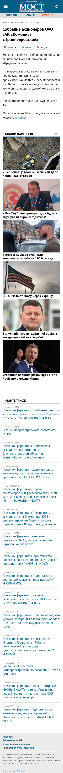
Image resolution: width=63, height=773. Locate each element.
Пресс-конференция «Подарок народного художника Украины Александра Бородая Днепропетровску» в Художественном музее (31, 621)
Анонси (17, 22)
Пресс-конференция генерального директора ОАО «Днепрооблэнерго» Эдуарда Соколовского (27, 540)
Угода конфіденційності (16, 744)
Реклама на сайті (12, 740)
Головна (11, 15)
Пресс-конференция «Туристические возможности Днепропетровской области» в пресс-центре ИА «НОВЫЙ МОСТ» (28, 715)
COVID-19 (48, 15)
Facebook (19, 118)
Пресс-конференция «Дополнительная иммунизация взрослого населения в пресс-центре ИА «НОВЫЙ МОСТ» (29, 473)
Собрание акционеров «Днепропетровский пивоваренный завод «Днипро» (31, 670)
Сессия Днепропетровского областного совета (29, 432)
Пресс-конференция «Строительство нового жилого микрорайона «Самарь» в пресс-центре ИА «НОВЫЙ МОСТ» (30, 560)
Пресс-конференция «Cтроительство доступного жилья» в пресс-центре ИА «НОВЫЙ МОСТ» (28, 579)
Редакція (8, 736)
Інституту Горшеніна (22, 747)
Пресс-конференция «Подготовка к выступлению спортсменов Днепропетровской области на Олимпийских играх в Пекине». (27, 451)
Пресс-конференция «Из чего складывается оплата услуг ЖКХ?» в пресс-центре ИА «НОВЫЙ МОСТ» (31, 599)
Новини (30, 15)
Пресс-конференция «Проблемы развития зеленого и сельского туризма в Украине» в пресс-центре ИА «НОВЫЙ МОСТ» (31, 414)
